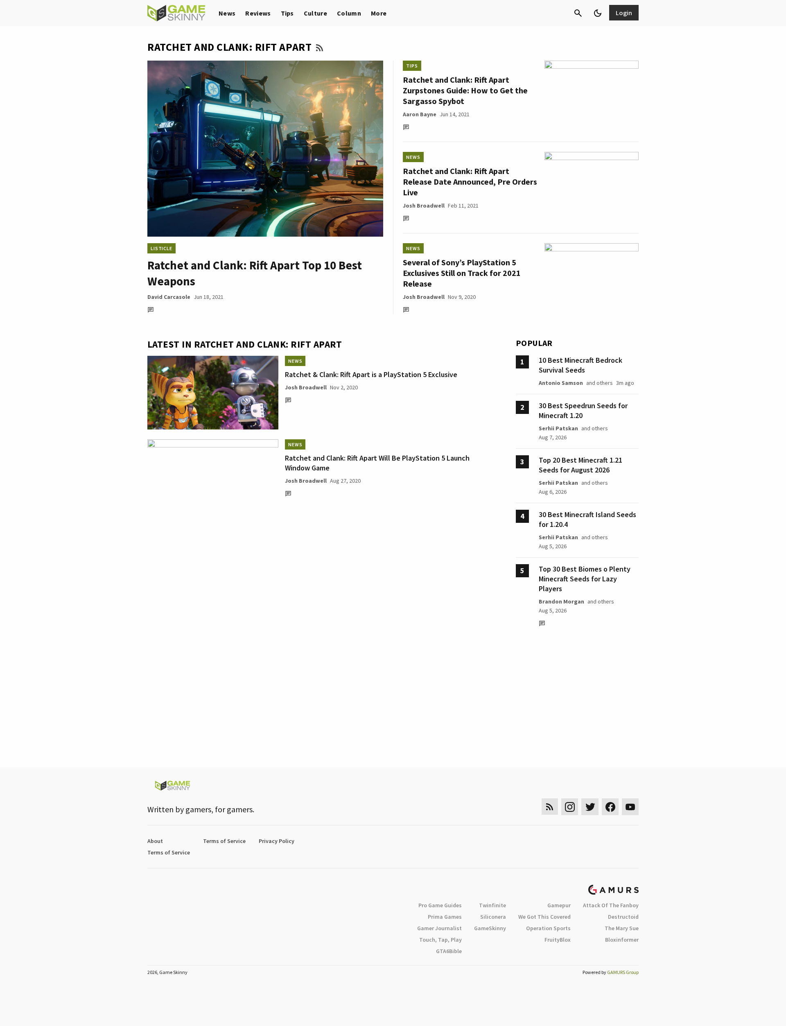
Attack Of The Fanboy (611, 905)
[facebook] (610, 806)
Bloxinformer (622, 939)
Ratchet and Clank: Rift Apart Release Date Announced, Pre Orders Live (470, 181)
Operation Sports (548, 928)
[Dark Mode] (598, 13)
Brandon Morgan (561, 601)
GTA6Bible (449, 951)
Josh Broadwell (424, 205)
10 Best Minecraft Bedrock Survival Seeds (580, 365)
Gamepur (559, 905)
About (155, 841)
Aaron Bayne (419, 114)
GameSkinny (490, 928)
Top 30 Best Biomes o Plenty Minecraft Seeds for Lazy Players (584, 578)
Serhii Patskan (558, 428)
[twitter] (590, 806)
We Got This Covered (544, 916)
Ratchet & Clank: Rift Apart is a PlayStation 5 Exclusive (371, 374)
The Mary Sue (622, 928)
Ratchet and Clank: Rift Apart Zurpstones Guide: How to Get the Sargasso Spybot (465, 90)
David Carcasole (168, 297)
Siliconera (493, 916)
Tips (287, 13)
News (227, 13)
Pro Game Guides (440, 905)
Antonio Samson (561, 382)
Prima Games (445, 916)
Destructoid (623, 916)
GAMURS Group (623, 972)
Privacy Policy (276, 841)
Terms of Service (224, 841)
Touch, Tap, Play (440, 939)
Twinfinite (492, 905)
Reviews (258, 13)
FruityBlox (557, 939)
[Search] (578, 13)
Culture (315, 13)
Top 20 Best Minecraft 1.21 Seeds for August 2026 (580, 465)
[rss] (550, 806)
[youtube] (630, 806)
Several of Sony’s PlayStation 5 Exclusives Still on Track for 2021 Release (462, 273)
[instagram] (569, 806)
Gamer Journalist (439, 928)
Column (349, 13)
